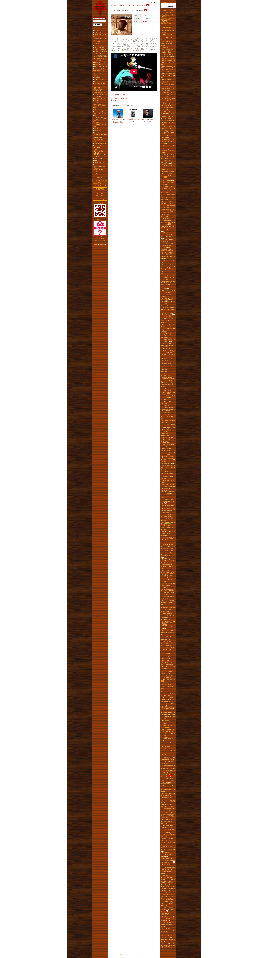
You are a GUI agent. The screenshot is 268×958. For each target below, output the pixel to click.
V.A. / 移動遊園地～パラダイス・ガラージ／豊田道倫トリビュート (168, 467)
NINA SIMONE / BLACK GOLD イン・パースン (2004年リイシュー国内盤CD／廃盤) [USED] (168, 895)
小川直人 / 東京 (166, 463)
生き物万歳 (97, 77)
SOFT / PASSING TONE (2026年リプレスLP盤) (168, 318)
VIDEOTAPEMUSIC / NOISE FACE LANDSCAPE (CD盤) (167, 241)
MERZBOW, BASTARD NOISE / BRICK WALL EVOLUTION (168, 429)
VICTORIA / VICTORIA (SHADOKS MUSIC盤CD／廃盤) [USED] (168, 945)
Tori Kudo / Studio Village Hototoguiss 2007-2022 (168, 667)
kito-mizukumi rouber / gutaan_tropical (167, 597)
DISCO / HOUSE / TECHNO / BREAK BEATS (100, 48)
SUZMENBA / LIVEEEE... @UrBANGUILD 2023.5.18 (168, 748)
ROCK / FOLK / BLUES (100, 57)
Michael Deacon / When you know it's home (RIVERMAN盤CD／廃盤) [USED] (168, 788)
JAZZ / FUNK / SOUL (100, 79)
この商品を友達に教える (120, 98)
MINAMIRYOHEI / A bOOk (167, 650)
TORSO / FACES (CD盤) (168, 509)
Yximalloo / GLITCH (167, 672)
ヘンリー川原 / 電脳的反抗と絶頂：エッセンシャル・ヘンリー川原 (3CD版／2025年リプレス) (168, 553)
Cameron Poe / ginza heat (168, 230)
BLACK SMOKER (99, 140)
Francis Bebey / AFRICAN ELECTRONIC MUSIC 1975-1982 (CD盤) (118, 121)
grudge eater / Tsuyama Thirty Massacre (167, 227)
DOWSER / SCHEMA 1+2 (167, 261)
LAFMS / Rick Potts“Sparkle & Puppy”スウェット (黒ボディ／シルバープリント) (168, 221)
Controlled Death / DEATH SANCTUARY (167, 250)
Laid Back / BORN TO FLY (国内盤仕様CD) (167, 50)
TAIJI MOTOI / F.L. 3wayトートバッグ (168, 215)
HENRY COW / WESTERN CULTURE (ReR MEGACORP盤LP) (167, 589)
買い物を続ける (117, 100)
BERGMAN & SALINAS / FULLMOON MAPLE (168, 584)
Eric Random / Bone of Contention (167, 481)
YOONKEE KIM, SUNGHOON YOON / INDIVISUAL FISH (167, 638)
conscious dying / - (167, 655)
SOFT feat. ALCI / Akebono (166, 321)
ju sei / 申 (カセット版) (168, 145)
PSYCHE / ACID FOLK (100, 55)
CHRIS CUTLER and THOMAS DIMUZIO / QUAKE (167, 365)
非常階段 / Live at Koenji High (168, 195)
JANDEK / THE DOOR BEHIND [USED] (168, 783)
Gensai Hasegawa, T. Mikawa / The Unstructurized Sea (168, 271)
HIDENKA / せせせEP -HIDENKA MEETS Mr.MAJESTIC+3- (168, 617)
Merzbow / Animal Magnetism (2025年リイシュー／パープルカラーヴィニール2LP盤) (168, 451)
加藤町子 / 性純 (166, 332)
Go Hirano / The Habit (167, 388)
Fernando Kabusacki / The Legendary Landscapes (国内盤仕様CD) (168, 392)
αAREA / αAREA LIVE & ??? (168, 627)
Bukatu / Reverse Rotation (168, 679)
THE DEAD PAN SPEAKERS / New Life (167, 202)
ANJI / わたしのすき (167, 186)
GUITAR (96, 100)
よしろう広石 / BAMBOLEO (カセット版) (168, 711)
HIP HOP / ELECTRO (99, 92)
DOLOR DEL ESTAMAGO (97, 146)
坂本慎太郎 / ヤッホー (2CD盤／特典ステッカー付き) (168, 501)
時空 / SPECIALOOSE (100, 155)
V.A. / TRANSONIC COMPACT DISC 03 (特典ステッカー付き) (168, 572)
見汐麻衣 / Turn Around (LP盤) (168, 329)
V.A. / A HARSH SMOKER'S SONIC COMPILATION (166, 658)
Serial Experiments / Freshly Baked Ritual (166, 336)
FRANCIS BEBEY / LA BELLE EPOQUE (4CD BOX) (133, 5)
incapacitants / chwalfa (167, 407)
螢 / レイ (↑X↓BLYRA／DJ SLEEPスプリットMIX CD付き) (168, 460)
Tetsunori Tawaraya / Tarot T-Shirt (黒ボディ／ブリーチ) (168, 75)
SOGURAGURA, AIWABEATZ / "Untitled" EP (167, 113)
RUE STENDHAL (119, 94)
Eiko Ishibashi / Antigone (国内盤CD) (168, 523)
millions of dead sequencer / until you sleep (168, 340)
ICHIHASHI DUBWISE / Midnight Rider (168, 594)
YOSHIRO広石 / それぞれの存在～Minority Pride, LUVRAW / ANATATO (168, 716)
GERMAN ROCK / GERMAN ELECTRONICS (100, 112)
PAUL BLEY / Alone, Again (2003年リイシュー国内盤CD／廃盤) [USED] (168, 827)
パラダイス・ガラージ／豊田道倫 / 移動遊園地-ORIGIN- (168, 473)
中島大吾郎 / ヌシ (167, 47)
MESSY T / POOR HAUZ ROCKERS (166, 180)
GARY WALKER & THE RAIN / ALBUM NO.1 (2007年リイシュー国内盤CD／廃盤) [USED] (168, 878)
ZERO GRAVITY (98, 136)
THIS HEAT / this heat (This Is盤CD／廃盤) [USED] (167, 854)
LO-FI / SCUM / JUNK (100, 143)
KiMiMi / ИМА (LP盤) (168, 275)
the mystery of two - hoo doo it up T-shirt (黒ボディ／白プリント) (168, 211)
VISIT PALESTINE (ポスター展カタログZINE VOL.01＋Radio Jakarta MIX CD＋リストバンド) (168, 644)
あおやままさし (98, 104)
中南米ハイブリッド (99, 62)
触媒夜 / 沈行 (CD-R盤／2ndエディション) (167, 314)
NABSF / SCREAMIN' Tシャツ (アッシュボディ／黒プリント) (168, 156)
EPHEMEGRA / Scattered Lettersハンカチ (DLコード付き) (168, 100)
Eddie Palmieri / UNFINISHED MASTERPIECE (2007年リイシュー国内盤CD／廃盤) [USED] (168, 916)
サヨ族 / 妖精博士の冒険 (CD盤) (167, 31)
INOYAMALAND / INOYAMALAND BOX (167, 515)
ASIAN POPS (97, 91)
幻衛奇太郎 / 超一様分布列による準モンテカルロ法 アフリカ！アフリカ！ (168, 174)
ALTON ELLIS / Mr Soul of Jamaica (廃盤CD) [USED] (168, 924)
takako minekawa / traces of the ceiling (168, 542)
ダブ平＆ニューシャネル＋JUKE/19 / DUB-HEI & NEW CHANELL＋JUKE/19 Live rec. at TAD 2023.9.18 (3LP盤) (168, 86)
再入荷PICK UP (98, 30)
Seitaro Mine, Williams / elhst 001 (167, 496)
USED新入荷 (97, 32)
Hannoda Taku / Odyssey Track (168, 743)
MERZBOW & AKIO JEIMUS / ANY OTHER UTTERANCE (167, 439)
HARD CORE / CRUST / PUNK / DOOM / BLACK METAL (100, 107)
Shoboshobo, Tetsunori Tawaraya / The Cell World (167, 57)
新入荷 (96, 28)
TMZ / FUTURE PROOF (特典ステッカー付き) (168, 325)
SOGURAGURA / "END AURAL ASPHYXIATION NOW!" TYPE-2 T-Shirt (168, 128)
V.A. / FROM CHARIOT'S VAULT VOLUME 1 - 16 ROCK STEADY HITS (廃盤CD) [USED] (168, 937)
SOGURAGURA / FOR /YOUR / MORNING (168, 118)
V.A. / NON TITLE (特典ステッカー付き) (168, 538)
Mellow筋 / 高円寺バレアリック (99, 39)
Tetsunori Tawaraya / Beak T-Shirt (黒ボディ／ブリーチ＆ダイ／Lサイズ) (168, 62)
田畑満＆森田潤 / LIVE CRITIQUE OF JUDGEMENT (168, 167)
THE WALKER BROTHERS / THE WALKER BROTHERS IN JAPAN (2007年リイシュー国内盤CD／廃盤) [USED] (168, 868)
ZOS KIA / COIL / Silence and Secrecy (168, 421)
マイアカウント (154, 2)
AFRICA (96, 76)
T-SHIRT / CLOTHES (99, 162)
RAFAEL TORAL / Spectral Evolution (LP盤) (167, 350)
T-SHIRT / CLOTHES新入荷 (99, 35)
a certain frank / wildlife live (167, 506)
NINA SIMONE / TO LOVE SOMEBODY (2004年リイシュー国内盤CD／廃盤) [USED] (168, 902)
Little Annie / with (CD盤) (168, 409)
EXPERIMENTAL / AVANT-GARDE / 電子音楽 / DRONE (99, 119)
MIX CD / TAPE (98, 45)
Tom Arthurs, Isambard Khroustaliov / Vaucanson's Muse (168, 602)
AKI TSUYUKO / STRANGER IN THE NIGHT (166, 43)
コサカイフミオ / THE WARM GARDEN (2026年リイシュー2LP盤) (168, 266)
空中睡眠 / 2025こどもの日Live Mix (167, 278)
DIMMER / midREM (167, 377)
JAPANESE (97, 87)
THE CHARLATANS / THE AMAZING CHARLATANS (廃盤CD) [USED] (168, 800)
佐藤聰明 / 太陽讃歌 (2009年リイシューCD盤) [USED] (168, 909)
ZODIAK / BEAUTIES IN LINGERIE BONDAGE (168, 607)
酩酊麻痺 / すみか (167, 559)
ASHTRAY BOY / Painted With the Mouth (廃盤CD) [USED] (168, 774)
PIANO (96, 102)
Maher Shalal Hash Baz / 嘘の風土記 (168, 397)
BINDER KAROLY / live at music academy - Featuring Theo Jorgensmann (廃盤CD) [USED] (168, 760)
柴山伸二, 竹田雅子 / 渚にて (168, 355)
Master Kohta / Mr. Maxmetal (166, 35)
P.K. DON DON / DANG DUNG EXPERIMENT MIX (168, 533)
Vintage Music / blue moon (100, 72)
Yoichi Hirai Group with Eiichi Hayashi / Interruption (168, 485)
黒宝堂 (96, 168)
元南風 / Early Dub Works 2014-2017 (168, 478)
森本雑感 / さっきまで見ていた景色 (167, 299)
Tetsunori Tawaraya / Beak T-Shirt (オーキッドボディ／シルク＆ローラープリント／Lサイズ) (168, 68)
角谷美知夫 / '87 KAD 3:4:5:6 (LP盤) (167, 493)
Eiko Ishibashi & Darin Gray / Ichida (167, 580)
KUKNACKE (97, 128)
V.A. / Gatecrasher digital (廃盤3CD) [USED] (168, 794)
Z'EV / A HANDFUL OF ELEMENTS (168, 425)
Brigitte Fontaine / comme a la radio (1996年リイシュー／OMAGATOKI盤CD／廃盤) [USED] (168, 833)
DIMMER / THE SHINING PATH (166, 374)
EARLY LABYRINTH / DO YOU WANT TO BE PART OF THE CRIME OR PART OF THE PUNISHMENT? (168, 733)
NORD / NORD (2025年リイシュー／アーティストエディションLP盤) (168, 381)
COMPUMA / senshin (167, 352)
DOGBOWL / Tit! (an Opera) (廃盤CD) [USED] (167, 779)
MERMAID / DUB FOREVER (166, 246)
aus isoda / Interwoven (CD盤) (167, 385)
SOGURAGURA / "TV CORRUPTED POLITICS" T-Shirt (168, 122)
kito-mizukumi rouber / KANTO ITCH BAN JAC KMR (167, 632)
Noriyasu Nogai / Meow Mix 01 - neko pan (167, 148)
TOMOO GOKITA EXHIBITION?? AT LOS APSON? (167, 722)
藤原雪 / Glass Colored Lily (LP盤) (167, 624)
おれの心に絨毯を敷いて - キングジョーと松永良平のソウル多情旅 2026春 (168, 255)
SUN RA (96, 81)
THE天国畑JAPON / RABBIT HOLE (167, 489)
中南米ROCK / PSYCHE (100, 66)
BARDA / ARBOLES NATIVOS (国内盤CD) (167, 54)
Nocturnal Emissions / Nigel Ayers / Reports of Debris (167, 566)
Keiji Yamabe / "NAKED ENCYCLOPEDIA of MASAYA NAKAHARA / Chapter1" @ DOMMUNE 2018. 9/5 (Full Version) (168, 697)
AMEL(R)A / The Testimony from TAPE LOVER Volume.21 (166, 675)
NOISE (96, 115)
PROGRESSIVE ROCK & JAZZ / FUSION (99, 59)
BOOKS (96, 160)
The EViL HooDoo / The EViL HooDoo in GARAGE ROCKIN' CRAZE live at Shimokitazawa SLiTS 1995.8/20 (168, 284)
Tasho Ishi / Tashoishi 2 (168, 456)
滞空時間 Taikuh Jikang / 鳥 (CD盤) (168, 519)
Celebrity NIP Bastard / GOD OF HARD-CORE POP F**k (167, 527)
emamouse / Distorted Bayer (167, 687)
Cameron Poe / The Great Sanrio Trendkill (168, 136)
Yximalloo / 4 (165, 670)
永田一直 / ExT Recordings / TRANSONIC (100, 133)
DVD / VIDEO (98, 158)
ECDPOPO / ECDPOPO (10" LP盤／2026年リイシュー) (168, 141)
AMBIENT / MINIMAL (100, 98)
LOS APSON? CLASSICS (97, 43)
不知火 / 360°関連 (99, 151)
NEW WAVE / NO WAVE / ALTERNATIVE (100, 52)
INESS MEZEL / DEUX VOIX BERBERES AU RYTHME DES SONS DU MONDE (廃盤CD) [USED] (168, 768)
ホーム (111, 5)
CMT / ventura (165, 399)
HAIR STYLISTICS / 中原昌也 (100, 125)
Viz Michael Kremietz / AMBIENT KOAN (167, 562)
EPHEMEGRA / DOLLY (168, 621)
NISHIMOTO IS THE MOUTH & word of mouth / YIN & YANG (168, 303)
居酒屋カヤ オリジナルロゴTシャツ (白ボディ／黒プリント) (168, 190)
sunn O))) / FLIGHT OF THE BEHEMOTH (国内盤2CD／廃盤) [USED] (168, 860)
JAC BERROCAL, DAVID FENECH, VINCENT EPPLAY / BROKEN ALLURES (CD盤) (168, 414)
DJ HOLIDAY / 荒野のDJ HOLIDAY (167, 183)
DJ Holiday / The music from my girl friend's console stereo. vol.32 (168, 309)
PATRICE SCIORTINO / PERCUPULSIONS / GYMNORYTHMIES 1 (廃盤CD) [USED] (168, 841)
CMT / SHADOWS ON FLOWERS (167, 402)
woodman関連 (97, 130)
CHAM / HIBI (166, 405)
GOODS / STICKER (99, 166)
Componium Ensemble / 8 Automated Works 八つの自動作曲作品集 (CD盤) (168, 546)
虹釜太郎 (96, 153)
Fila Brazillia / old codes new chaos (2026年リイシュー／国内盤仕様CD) (167, 234)
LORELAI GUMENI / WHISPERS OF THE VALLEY (167, 294)
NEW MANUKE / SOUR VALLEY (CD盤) (168, 511)
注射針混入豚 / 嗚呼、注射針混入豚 (167, 198)
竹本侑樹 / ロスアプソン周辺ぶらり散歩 (167, 708)
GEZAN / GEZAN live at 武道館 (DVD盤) (168, 206)
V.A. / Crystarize (166, 653)
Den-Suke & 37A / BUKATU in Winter (166, 683)
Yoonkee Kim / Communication (165, 691)
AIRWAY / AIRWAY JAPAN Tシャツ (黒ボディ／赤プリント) (168, 162)
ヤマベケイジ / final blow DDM (167, 704)
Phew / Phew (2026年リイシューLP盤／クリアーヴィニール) (168, 94)
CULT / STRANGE (99, 141)
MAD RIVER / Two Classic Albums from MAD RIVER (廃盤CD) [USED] (168, 848)
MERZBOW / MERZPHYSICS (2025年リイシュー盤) (168, 445)
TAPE (95, 172)
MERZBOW (97, 123)
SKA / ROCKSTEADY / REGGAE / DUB (100, 95)
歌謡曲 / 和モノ (98, 89)
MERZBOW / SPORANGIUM (165, 434)
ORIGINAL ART (98, 170)
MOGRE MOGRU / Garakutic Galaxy (167, 740)
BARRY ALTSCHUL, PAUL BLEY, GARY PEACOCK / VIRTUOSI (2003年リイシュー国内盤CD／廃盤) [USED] (168, 886)
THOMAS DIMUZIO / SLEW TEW (167, 370)
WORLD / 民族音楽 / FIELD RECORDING (99, 69)
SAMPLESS (97, 157)
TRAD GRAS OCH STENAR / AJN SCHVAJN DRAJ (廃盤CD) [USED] (168, 806)
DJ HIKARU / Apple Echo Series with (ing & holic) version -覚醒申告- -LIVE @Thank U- (168, 106)
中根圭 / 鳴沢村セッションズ (167, 133)
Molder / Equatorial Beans (168, 290)
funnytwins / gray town (168, 334)
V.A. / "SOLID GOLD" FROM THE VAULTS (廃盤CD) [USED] (168, 930)
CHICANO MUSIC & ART (99, 84)
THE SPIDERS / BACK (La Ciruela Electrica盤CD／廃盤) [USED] (168, 821)
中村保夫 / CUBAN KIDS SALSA (167, 151)
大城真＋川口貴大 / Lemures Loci (167, 577)
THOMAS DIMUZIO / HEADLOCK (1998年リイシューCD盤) (168, 360)
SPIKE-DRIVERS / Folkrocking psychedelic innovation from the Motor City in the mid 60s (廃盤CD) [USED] (167, 814)
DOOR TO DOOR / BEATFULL (166, 38)
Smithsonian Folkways (99, 74)
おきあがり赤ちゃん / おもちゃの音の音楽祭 (167, 663)
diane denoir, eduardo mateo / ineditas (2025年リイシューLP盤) (168, 345)
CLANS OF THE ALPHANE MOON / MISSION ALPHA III (166, 611)
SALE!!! (96, 173)
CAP (95, 164)
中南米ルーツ (97, 64)
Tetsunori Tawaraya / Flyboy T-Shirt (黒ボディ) (167, 80)
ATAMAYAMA (98, 149)
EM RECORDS (98, 138)
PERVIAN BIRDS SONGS (166, 726)
